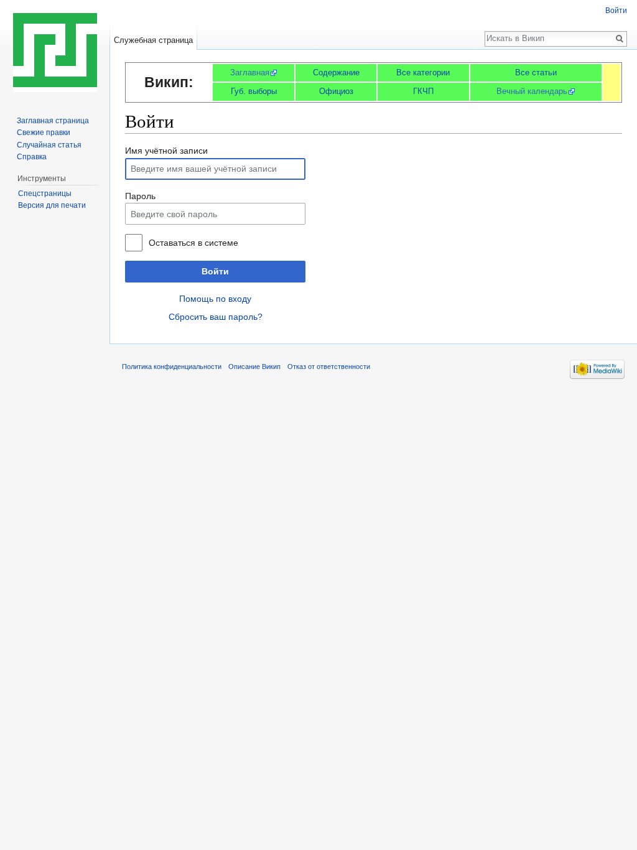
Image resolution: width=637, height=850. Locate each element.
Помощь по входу (215, 299)
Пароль (140, 196)
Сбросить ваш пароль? (216, 317)
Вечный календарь (531, 91)
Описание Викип (254, 366)
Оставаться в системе (193, 243)
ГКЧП (423, 91)
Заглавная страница (53, 120)
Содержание (336, 72)
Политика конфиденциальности (171, 366)
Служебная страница (153, 40)
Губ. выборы (254, 91)
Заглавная (249, 72)
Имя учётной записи (166, 151)
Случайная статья (49, 145)
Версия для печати (52, 205)
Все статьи (536, 72)
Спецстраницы (45, 193)
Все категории (423, 72)
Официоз (336, 91)
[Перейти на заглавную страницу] (55, 50)
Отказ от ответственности (328, 366)
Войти (215, 271)
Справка (32, 156)
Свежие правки (43, 132)
